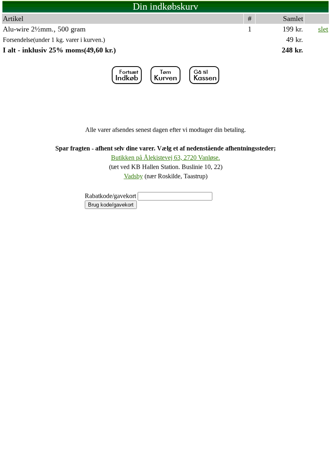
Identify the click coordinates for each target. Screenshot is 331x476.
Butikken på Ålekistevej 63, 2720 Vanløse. (165, 157)
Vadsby (133, 176)
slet (323, 29)
